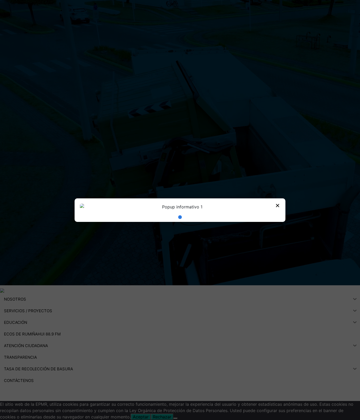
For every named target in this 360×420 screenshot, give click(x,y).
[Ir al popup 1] (180, 217)
